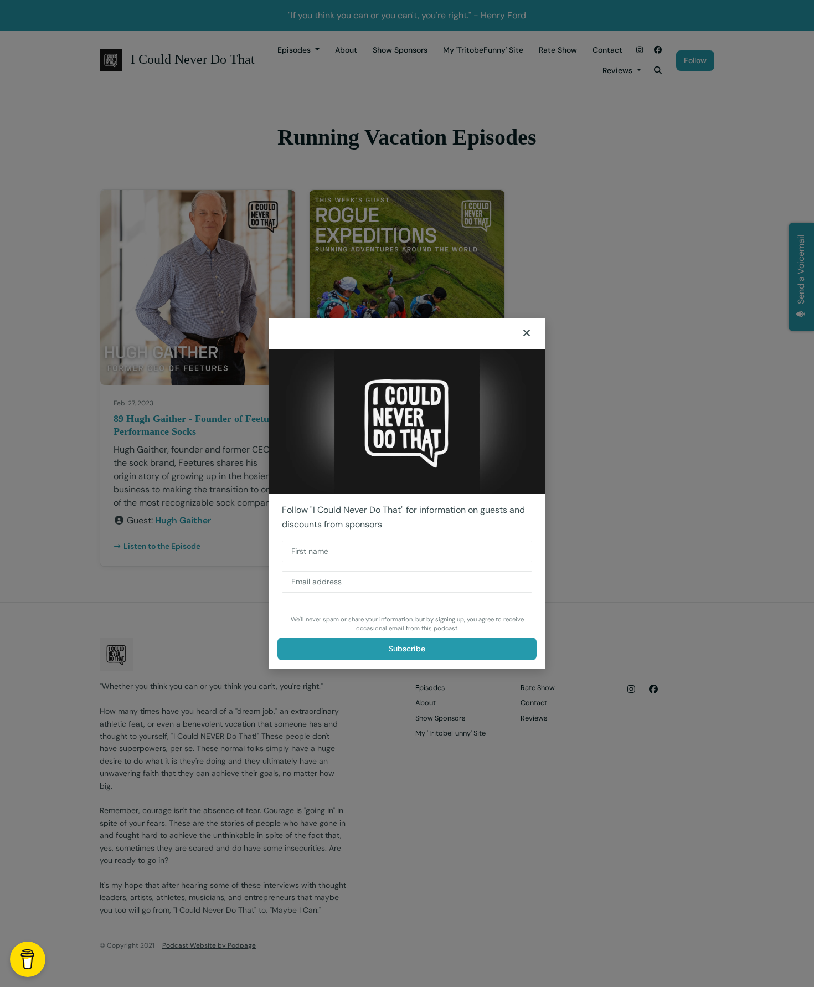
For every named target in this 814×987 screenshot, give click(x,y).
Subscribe (407, 649)
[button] (526, 333)
